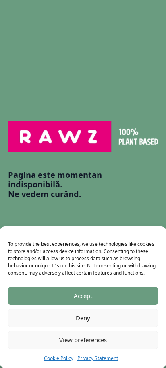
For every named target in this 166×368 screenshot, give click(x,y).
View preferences (83, 340)
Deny (83, 318)
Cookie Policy (58, 358)
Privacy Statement (97, 358)
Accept (83, 296)
